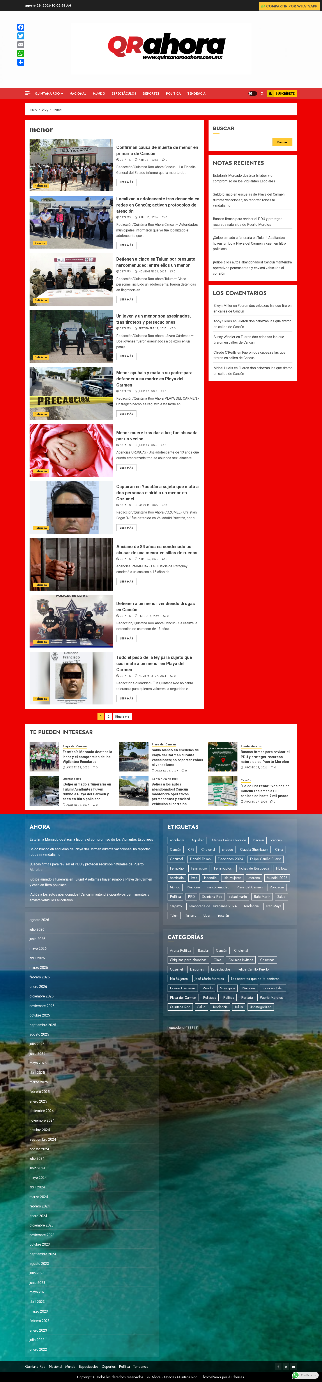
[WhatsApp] (20, 53)
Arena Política (180, 950)
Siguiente (122, 716)
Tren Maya (273, 906)
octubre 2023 (40, 1244)
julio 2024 (37, 1158)
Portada (247, 997)
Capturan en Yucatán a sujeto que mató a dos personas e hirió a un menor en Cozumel (157, 492)
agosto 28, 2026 (77, 768)
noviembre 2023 (42, 1235)
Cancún (40, 243)
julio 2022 (37, 1340)
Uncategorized (260, 1007)
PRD (191, 896)
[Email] (20, 44)
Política (173, 93)
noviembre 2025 (42, 1006)
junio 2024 (37, 1168)
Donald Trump (200, 858)
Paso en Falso (272, 988)
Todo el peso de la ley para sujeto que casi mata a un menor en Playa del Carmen (154, 663)
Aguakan (197, 840)
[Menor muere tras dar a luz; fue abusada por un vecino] (71, 450)
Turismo (190, 915)
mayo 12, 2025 (148, 505)
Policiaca (41, 186)
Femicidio (177, 868)
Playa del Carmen (75, 746)
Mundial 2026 (277, 877)
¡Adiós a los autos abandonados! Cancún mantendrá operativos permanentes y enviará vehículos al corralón (252, 267)
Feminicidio (199, 868)
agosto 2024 (39, 1149)
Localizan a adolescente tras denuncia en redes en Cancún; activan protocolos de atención (157, 205)
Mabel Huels (223, 368)
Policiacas (277, 887)
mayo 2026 (38, 948)
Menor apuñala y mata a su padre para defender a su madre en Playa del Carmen (154, 379)
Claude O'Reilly (225, 352)
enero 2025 (38, 1101)
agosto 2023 (39, 1264)
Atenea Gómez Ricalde (228, 840)
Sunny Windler (224, 337)
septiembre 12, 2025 (152, 328)
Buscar (223, 128)
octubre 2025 (40, 1015)
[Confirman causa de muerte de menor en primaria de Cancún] (71, 165)
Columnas (267, 959)
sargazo (176, 906)
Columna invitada (240, 959)
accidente (177, 840)
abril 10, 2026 (148, 217)
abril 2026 (37, 958)
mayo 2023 (38, 1292)
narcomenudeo (218, 887)
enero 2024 (38, 1216)
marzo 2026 (39, 967)
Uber (207, 915)
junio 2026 (37, 939)
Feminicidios (223, 868)
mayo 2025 (38, 1063)
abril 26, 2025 (148, 559)
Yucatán (223, 915)
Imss (194, 877)
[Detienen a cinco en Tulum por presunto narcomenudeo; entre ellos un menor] (71, 279)
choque (227, 849)
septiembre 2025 (43, 1025)
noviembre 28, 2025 (152, 272)
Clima (279, 849)
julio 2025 (37, 1044)
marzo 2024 (39, 1197)
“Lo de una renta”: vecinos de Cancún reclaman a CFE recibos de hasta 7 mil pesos (265, 791)
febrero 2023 (40, 1321)
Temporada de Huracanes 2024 (213, 906)
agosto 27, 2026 (255, 802)
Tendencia (196, 93)
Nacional (78, 93)
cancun (276, 840)
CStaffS (125, 160)
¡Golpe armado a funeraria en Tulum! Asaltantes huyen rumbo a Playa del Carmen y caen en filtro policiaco (249, 243)
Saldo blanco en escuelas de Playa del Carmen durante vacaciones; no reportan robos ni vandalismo (249, 200)
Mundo (99, 93)
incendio (210, 877)
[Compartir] (20, 62)
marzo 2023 (39, 1311)
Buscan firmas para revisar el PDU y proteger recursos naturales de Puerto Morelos (265, 757)
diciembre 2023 (42, 1225)
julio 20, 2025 (148, 391)
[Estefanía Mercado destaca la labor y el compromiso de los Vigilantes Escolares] (44, 756)
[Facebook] (20, 27)
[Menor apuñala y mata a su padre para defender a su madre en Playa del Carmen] (71, 393)
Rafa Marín (262, 896)
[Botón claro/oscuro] (252, 93)
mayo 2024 (38, 1177)
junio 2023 (37, 1283)
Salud (281, 896)
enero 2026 (38, 987)
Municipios (170, 779)
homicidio (177, 877)
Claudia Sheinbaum (254, 849)
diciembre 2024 (42, 1111)
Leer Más (126, 182)
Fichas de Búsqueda (254, 868)
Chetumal (208, 849)
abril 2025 (37, 1073)
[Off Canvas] (27, 93)
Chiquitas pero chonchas (188, 959)
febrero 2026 (40, 977)
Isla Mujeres (232, 877)
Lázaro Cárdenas (182, 988)
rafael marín (238, 896)
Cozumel (176, 858)
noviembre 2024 (42, 1120)
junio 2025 (37, 1054)
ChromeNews (211, 1377)
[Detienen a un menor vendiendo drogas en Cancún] (71, 621)
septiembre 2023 (43, 1254)
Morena (254, 877)
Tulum (174, 915)
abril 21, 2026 (148, 160)
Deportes (151, 93)
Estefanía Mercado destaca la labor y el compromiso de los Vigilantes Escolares (87, 757)
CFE (191, 849)
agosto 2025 (39, 1034)
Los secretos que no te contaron (255, 978)
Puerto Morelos (251, 746)
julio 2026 (37, 929)
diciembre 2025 (42, 996)
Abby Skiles (223, 321)
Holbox (281, 868)
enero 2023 (38, 1330)
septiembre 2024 (43, 1139)
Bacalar (258, 840)
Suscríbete (285, 93)
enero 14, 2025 (149, 616)
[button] (262, 93)
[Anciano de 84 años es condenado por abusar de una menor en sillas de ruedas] (71, 564)
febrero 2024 (40, 1206)
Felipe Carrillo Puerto (265, 858)
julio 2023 (37, 1273)
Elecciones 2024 (230, 858)
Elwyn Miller (223, 306)
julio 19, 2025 (148, 445)
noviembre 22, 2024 (152, 676)
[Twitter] (20, 36)
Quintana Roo (47, 93)
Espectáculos (124, 93)
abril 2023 (37, 1302)
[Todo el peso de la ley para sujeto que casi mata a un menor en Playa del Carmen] (71, 678)
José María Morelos (209, 978)
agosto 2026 (39, 920)
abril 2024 (37, 1187)
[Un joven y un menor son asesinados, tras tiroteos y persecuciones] (71, 336)
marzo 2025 (39, 1082)
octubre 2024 (40, 1130)
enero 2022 (38, 1349)
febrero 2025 (40, 1092)
